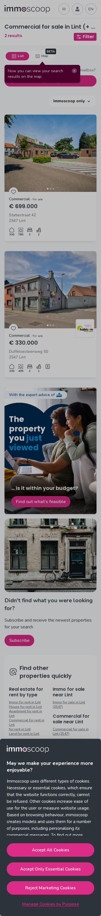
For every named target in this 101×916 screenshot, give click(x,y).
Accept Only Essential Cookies (50, 869)
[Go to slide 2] (50, 189)
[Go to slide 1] (48, 189)
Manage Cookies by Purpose (50, 904)
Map (44, 56)
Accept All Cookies (50, 850)
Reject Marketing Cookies (50, 888)
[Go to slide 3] (53, 189)
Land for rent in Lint (24, 733)
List (21, 56)
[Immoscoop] (27, 9)
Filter (88, 36)
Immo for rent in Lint (25, 702)
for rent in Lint (20, 729)
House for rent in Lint (25, 706)
